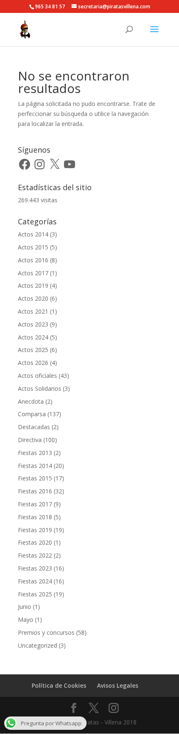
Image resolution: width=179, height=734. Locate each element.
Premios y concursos (46, 632)
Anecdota (31, 401)
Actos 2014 (33, 234)
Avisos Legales (117, 685)
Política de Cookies (59, 685)
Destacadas (34, 427)
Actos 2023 (33, 324)
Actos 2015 (33, 247)
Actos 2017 (33, 273)
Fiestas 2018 (35, 517)
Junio (24, 607)
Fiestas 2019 (35, 530)
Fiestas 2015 (35, 478)
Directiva (30, 440)
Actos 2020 (33, 298)
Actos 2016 (33, 260)
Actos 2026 (33, 363)
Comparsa (32, 414)
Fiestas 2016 (35, 491)
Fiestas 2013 (35, 453)
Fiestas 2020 (35, 542)
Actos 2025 (33, 350)
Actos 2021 (33, 311)
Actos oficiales (37, 376)
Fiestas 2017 (35, 504)
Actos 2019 (33, 285)
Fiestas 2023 (35, 568)
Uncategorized (37, 645)
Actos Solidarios (39, 388)
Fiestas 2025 (35, 594)
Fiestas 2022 (35, 555)
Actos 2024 (33, 337)
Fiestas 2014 (35, 466)
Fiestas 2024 (35, 581)
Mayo (25, 619)
